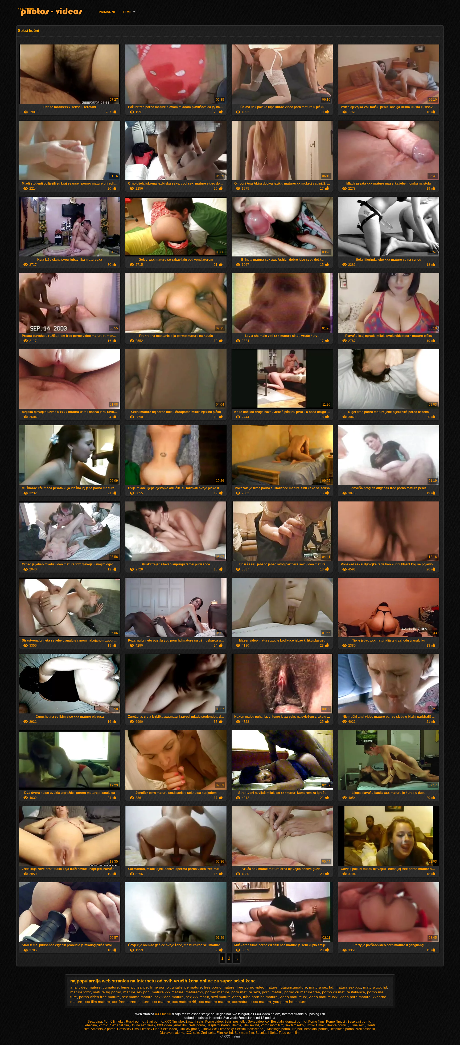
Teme (127, 12)
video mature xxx (323, 997)
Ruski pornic (135, 1021)
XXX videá (165, 1025)
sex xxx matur (197, 997)
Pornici (103, 1025)
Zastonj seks (195, 1021)
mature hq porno (107, 992)
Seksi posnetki (235, 1021)
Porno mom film (272, 1025)
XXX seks (193, 1033)
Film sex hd (251, 1025)
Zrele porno (196, 1025)
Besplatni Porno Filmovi (224, 1025)
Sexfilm (240, 1029)
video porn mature (355, 997)
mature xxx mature (167, 992)
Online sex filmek (142, 1025)
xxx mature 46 (184, 1001)
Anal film (180, 1025)
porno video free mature (99, 997)
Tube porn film (289, 1033)
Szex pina (95, 1021)
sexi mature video (226, 997)
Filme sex (357, 1025)
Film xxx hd (225, 1033)
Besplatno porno (342, 1029)
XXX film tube (174, 1021)
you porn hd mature (289, 1001)
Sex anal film (119, 1025)
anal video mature (85, 987)
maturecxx (194, 992)
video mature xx (293, 997)
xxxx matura (260, 1001)
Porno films (316, 1021)
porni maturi (272, 992)
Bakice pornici (337, 1025)
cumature (111, 987)
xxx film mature (97, 1001)
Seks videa (169, 1029)
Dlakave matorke (172, 1033)
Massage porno (279, 1029)
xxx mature (160, 1001)
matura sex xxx (348, 987)
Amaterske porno (103, 1029)
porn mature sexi (245, 992)
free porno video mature (257, 987)
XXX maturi (26, 9)
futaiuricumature (293, 987)
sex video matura (169, 997)
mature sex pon (136, 992)
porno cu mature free (302, 992)
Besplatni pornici (359, 1021)
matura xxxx (80, 992)
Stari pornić (154, 1021)
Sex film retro (294, 1025)
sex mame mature (137, 997)
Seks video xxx (258, 1021)
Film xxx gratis (189, 1029)
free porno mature (219, 987)
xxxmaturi (240, 1001)
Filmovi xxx (209, 1029)
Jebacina (90, 1025)
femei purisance (134, 987)
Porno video (214, 1021)
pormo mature (217, 992)
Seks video (255, 1029)
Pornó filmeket (114, 1021)
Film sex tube (149, 1029)
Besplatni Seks (266, 1033)
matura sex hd (321, 987)
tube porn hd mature (260, 997)
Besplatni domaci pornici (289, 1021)
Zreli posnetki (365, 1029)
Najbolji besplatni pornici (310, 1029)
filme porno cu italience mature (176, 987)
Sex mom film (244, 1033)
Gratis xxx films (128, 1029)
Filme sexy (225, 1029)
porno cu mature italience (343, 992)
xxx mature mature (214, 1001)
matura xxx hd (375, 987)
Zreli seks (208, 1033)
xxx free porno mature (130, 1001)
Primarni (107, 12)
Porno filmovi (336, 1021)
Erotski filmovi (315, 1025)
